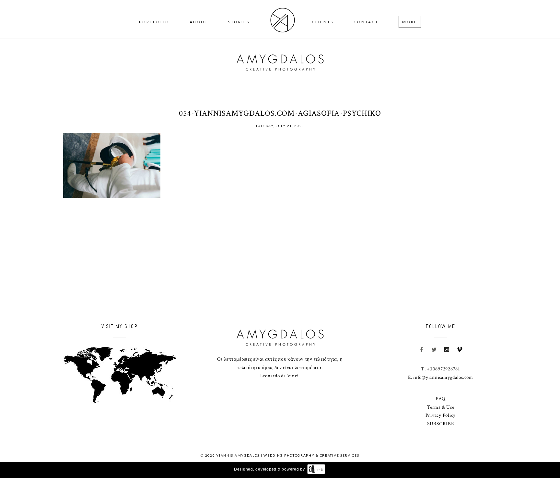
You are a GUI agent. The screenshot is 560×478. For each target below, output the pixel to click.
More (409, 21)
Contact (366, 21)
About (199, 21)
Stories (239, 21)
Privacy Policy (441, 415)
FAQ (440, 399)
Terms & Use (440, 407)
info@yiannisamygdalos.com (443, 377)
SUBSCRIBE (440, 424)
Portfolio (154, 21)
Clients (322, 21)
